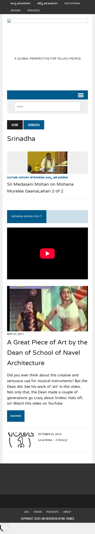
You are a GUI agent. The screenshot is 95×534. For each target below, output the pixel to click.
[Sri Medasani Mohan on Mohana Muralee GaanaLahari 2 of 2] (47, 170)
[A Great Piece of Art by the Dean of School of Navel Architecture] (47, 328)
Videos (37, 512)
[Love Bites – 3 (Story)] (20, 444)
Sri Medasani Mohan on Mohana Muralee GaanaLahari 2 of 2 (40, 188)
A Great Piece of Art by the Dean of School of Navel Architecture (47, 353)
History (24, 178)
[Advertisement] (51, 78)
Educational (73, 3)
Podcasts (33, 10)
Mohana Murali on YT (26, 216)
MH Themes (68, 518)
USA (26, 512)
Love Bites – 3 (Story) (52, 440)
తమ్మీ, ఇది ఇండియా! (47, 3)
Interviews (37, 178)
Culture (12, 178)
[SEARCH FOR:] (47, 105)
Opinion (16, 10)
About (67, 512)
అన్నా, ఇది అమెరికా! (20, 3)
